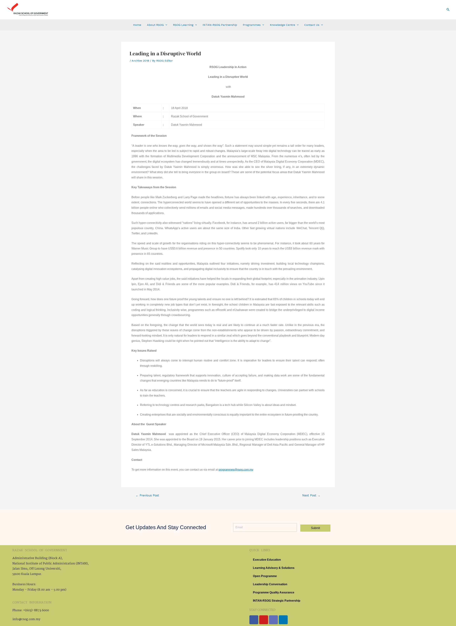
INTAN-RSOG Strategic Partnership (276, 600)
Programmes (252, 25)
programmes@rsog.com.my (236, 469)
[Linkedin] (283, 619)
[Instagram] (273, 619)
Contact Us (311, 25)
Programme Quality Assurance (273, 592)
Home (137, 25)
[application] (165, 25)
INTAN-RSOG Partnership (220, 25)
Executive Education (267, 559)
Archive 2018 (140, 60)
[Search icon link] (448, 9)
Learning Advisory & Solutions (273, 567)
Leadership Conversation (270, 584)
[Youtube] (263, 619)
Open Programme (265, 576)
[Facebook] (253, 619)
